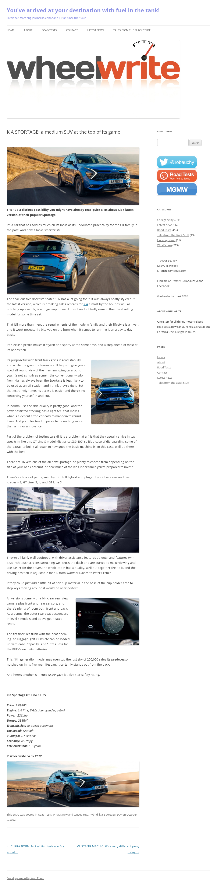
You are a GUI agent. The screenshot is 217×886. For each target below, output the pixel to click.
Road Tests (49, 30)
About (28, 30)
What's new (60, 814)
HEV (85, 814)
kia (101, 814)
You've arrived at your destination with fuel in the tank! (83, 10)
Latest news (95, 30)
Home (10, 30)
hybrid (94, 814)
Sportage (109, 814)
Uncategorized (166, 240)
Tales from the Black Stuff (131, 30)
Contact (72, 30)
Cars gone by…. (166, 220)
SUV (119, 814)
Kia (85, 304)
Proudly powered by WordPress (25, 878)
